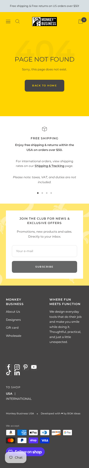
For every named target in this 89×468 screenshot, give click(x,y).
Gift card (12, 327)
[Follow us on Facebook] (8, 367)
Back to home (44, 85)
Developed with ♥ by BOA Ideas (60, 413)
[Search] (17, 21)
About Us (13, 311)
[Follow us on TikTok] (8, 372)
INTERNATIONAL (19, 399)
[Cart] (80, 21)
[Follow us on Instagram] (17, 367)
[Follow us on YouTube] (34, 367)
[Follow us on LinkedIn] (17, 372)
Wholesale (13, 336)
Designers (13, 320)
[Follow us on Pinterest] (25, 367)
